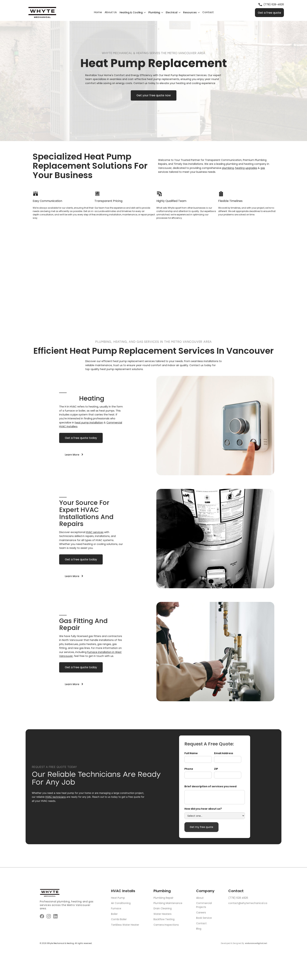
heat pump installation (89, 422)
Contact (201, 923)
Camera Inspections (166, 925)
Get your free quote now (153, 95)
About (200, 898)
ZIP (216, 769)
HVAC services (94, 532)
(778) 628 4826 (238, 898)
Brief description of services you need (210, 786)
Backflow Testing (164, 919)
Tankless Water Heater (125, 925)
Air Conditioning (121, 903)
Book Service (204, 918)
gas (262, 168)
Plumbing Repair (163, 898)
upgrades (251, 168)
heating (240, 168)
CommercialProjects (204, 905)
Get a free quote (269, 13)
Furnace (116, 908)
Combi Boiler (119, 919)
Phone (188, 769)
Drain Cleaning (163, 908)
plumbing (228, 168)
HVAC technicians (55, 796)
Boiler (114, 914)
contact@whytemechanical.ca (247, 903)
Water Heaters (162, 914)
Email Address (223, 753)
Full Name (191, 753)
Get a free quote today (81, 438)
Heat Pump (118, 898)
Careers (201, 912)
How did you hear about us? (203, 809)
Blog (198, 928)
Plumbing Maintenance (168, 903)
